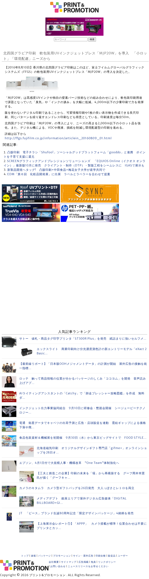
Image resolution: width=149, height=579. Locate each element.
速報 (33, 555)
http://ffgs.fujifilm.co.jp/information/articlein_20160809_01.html (58, 138)
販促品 (112, 555)
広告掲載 (83, 562)
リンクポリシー (107, 562)
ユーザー (123, 555)
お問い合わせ (58, 566)
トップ (25, 555)
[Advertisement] (74, 248)
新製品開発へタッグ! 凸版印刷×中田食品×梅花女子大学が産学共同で (56, 170)
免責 (93, 562)
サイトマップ (68, 562)
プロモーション (62, 555)
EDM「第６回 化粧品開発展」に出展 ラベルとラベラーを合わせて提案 (58, 174)
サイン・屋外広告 (83, 555)
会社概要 (54, 562)
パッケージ (44, 555)
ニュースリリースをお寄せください (88, 566)
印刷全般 (101, 555)
